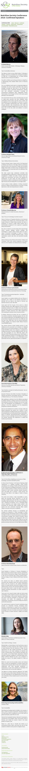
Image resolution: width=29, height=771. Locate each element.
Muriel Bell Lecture (13, 25)
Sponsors (8, 24)
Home (12, 23)
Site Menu (4, 10)
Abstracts (17, 23)
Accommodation (5, 25)
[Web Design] (6, 767)
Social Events (20, 24)
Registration (13, 24)
